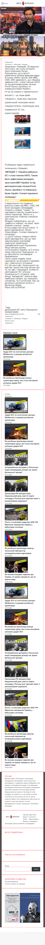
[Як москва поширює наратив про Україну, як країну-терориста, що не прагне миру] (16, 572)
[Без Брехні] (25, 3)
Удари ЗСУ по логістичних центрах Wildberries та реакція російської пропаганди (18, 354)
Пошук (7, 866)
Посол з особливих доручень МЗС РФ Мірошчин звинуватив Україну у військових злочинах (21, 524)
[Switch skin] (14, 4)
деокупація (10, 309)
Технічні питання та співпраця (15, 884)
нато (23, 309)
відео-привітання (26, 164)
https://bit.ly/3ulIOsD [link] (15, 287)
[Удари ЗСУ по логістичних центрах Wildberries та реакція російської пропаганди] (14, 349)
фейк (15, 312)
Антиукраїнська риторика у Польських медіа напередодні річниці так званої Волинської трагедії (21, 469)
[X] (5, 325)
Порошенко (32, 309)
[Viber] (6, 325)
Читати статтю (10, 321)
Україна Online (13, 106)
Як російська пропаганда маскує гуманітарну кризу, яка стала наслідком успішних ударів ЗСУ (20, 380)
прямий (9, 312)
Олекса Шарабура (8, 53)
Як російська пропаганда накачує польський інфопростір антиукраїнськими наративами (19, 550)
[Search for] (10, 4)
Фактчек (19, 8)
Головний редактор (11, 881)
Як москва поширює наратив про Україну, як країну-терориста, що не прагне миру (20, 577)
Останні (7, 394)
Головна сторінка (8, 8)
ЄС (18, 309)
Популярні (8, 396)
